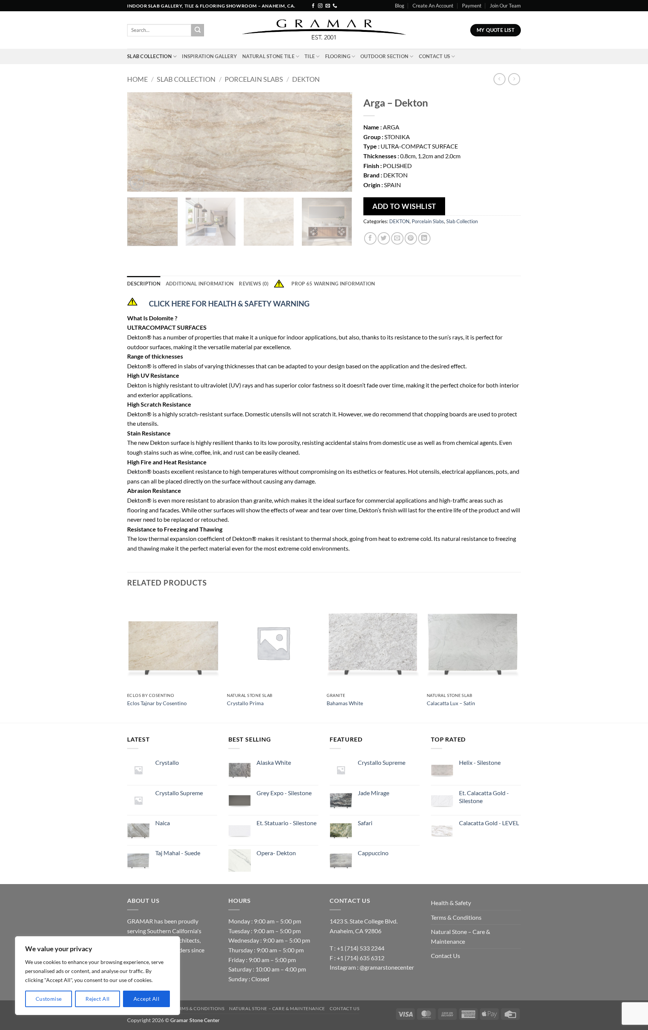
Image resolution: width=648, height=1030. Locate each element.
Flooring (337, 56)
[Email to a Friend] (397, 238)
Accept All (146, 998)
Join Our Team (505, 6)
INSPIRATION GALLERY (209, 56)
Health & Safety (451, 902)
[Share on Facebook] (370, 238)
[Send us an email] (328, 6)
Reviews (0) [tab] (253, 284)
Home (137, 79)
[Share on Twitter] (384, 238)
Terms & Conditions (456, 917)
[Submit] (197, 30)
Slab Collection (149, 56)
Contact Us (434, 56)
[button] (137, 182)
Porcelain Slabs (254, 79)
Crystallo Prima (245, 703)
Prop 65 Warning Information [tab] (333, 284)
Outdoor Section (384, 56)
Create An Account (432, 6)
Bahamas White (345, 703)
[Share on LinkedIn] (424, 238)
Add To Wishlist (404, 206)
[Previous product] (514, 79)
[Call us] (335, 6)
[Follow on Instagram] (320, 6)
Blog (399, 6)
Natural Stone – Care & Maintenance (460, 936)
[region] (97, 975)
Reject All (98, 998)
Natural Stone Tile (268, 56)
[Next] (338, 142)
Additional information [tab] (200, 284)
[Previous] (141, 142)
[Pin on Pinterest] (411, 238)
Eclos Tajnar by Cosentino (157, 703)
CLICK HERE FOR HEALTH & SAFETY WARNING (229, 303)
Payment (472, 6)
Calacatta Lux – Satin (451, 703)
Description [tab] (143, 284)
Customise (49, 998)
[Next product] (499, 79)
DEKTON (306, 79)
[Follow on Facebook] (313, 6)
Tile (309, 56)
